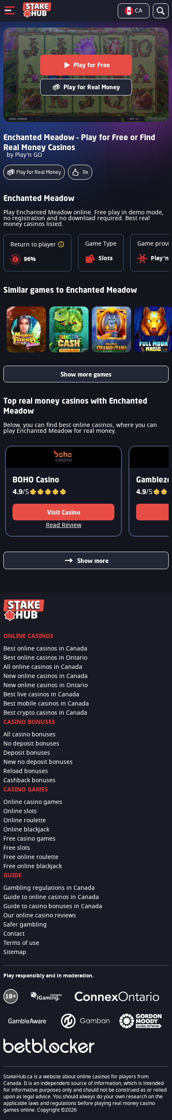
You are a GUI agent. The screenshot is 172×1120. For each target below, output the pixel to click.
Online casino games (32, 802)
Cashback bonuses (29, 780)
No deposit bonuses (31, 744)
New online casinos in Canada (45, 676)
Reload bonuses (25, 771)
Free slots (16, 848)
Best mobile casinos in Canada (46, 704)
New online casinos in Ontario (45, 685)
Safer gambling (25, 925)
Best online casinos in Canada (45, 649)
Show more (93, 561)
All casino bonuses (29, 735)
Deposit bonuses (26, 753)
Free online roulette (30, 857)
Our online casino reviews (39, 916)
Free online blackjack (32, 866)
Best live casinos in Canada (41, 695)
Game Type (100, 244)
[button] (61, 245)
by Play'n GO (24, 155)
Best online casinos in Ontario (45, 658)
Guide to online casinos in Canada (51, 897)
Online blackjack (26, 830)
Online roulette (24, 821)
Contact (14, 934)
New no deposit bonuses (38, 762)
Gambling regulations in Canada (49, 888)
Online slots (20, 811)
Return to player (34, 245)
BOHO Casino (36, 480)
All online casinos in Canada (42, 667)
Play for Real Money (91, 87)
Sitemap (14, 952)
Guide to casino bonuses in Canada (52, 906)
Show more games (86, 374)
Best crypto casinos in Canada (45, 713)
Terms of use (21, 943)
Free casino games (29, 839)
